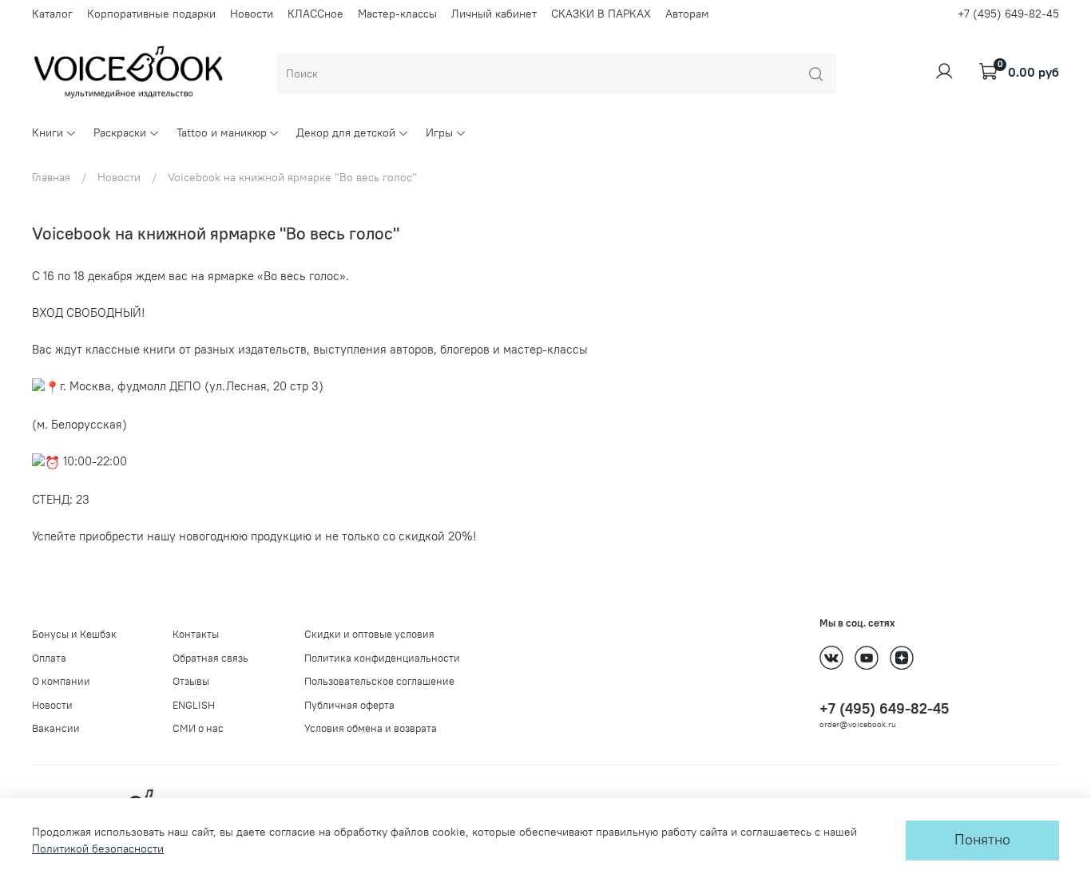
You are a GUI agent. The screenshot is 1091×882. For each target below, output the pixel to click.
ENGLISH (194, 705)
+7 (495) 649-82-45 (1008, 13)
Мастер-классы (397, 13)
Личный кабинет (494, 13)
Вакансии (56, 728)
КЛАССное (315, 13)
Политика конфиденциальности (382, 658)
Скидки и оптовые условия (369, 634)
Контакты (196, 634)
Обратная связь (210, 658)
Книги (47, 132)
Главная (51, 177)
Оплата (49, 658)
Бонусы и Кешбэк (74, 634)
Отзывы (191, 681)
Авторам (687, 13)
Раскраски (119, 132)
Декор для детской (345, 132)
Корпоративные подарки (151, 13)
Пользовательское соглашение (379, 681)
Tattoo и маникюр (222, 132)
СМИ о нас (198, 728)
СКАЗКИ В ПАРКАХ (601, 13)
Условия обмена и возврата (370, 728)
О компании (61, 681)
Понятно (982, 839)
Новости (251, 13)
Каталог (52, 13)
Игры (439, 132)
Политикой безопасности (98, 848)
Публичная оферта (349, 705)
